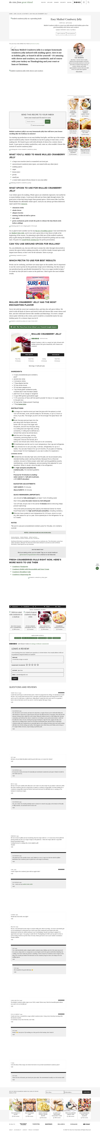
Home (10, 13)
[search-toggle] (88, 2)
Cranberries (56, 638)
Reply (12, 702)
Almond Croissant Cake (73, 112)
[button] (32, 338)
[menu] (83, 2)
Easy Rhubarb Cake (29, 1113)
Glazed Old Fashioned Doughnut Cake (57, 1114)
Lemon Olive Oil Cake (85, 131)
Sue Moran (73, 30)
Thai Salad (72, 131)
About (11, 1130)
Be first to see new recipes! (38, 125)
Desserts (63, 2)
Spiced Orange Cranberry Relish (30, 626)
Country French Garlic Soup (85, 112)
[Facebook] (75, 2)
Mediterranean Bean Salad (85, 150)
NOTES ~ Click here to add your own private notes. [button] (37, 532)
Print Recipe (29, 354)
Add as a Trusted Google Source (35, 327)
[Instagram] (76, 2)
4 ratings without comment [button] (39, 644)
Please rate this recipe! (18, 665)
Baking (69, 2)
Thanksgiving (42, 638)
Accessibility (17, 1130)
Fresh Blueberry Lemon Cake (70, 1113)
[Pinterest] (78, 2)
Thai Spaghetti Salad (15, 1113)
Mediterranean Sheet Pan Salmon (73, 151)
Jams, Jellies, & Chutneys (21, 13)
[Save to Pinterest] (97, 568)
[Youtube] (80, 2)
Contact (25, 1130)
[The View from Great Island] (21, 2)
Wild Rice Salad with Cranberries (15, 626)
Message (14, 657)
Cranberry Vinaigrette (20, 566)
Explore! (49, 2)
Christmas (18, 638)
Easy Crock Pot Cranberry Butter (45, 626)
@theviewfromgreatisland (28, 554)
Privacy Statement (34, 1130)
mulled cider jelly (27, 884)
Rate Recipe (55, 354)
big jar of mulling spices (43, 231)
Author (14, 670)
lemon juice (22, 404)
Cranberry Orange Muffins (59, 626)
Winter (50, 638)
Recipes (43, 2)
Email (14, 674)
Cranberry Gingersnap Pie (21, 574)
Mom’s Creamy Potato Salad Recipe (43, 1114)
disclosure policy (35, 43)
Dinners (56, 2)
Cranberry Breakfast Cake (21, 572)
